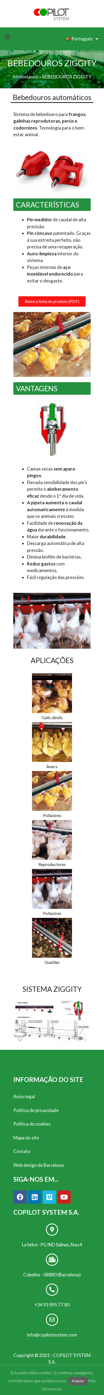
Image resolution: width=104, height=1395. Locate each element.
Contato (21, 1151)
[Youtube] (64, 1197)
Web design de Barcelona (38, 1165)
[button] (52, 301)
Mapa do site (26, 1137)
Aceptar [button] (78, 1381)
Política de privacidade (36, 1110)
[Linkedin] (34, 1197)
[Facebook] (20, 1197)
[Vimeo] (49, 1197)
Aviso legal (24, 1096)
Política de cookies (32, 1124)
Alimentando (25, 77)
